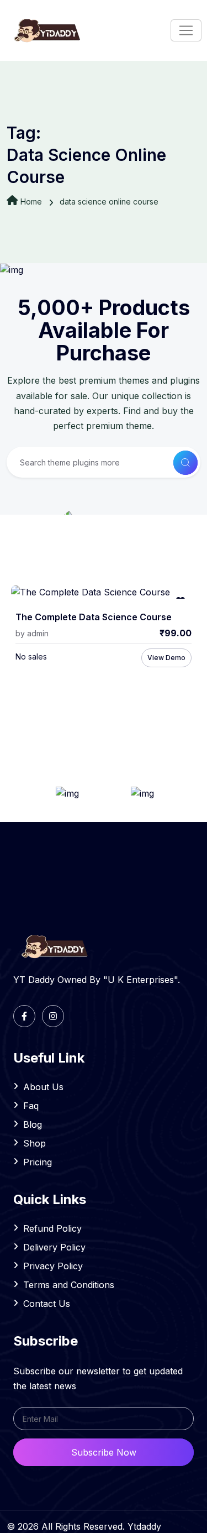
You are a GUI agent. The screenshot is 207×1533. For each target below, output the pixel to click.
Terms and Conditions (68, 1284)
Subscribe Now (103, 1452)
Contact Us (46, 1303)
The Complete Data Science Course (93, 617)
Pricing (37, 1162)
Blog (32, 1124)
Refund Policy (52, 1228)
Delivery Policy (54, 1247)
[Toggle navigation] (186, 30)
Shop (34, 1143)
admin (38, 633)
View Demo (166, 657)
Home (31, 201)
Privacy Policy (53, 1266)
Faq (31, 1105)
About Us (43, 1086)
